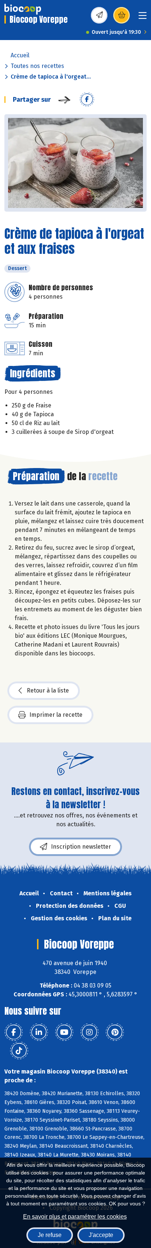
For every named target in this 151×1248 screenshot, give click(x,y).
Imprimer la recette (55, 714)
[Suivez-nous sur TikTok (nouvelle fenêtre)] (19, 1051)
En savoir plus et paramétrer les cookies (75, 1216)
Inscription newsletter (81, 846)
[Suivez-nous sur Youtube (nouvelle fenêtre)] (64, 1032)
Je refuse (50, 1235)
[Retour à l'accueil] (22, 9)
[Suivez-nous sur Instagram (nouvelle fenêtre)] (89, 1032)
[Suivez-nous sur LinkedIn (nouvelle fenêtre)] (39, 1032)
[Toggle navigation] (143, 17)
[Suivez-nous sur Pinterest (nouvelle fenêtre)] (115, 1032)
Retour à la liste (48, 690)
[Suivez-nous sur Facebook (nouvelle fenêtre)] (13, 1032)
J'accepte (101, 1235)
